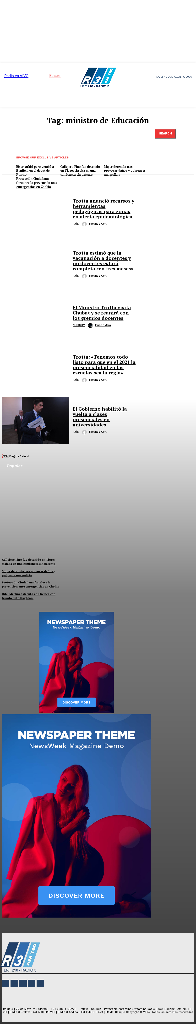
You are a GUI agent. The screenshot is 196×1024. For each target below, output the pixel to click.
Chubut (79, 325)
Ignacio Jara (103, 325)
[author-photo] (85, 224)
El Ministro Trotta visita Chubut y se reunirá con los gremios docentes (102, 312)
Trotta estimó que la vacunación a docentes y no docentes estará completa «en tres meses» (103, 261)
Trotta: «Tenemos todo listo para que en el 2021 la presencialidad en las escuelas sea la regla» (104, 365)
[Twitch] (23, 983)
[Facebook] (5, 983)
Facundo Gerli (98, 223)
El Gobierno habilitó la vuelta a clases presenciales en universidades (100, 417)
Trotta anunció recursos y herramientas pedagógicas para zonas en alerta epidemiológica (103, 209)
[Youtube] (40, 983)
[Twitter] (31, 983)
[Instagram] (14, 983)
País (76, 224)
